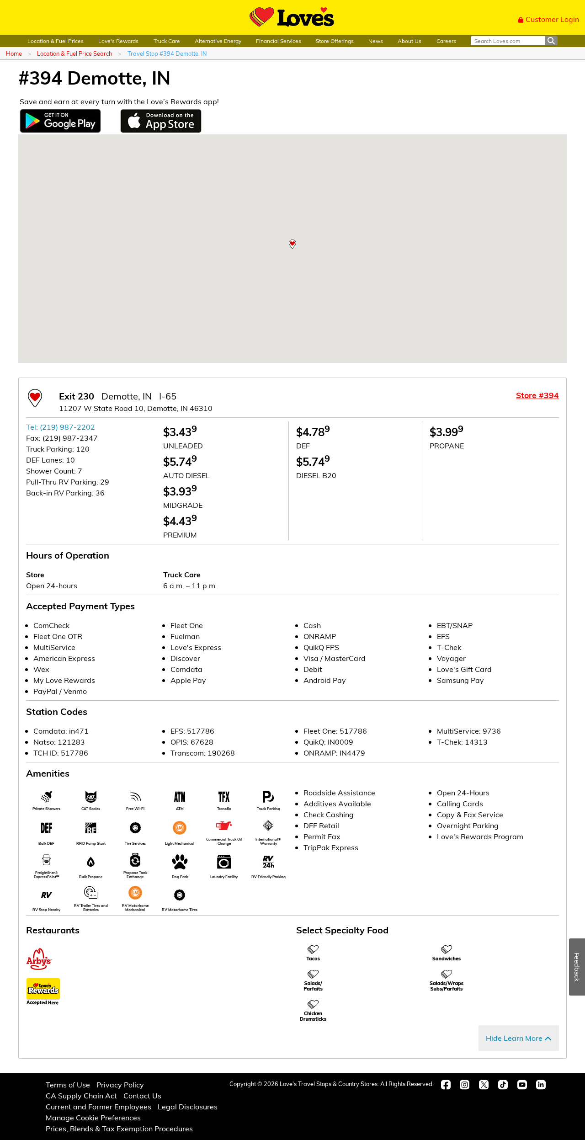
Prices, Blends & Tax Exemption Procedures (119, 1128)
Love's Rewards (118, 40)
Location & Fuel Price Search (74, 53)
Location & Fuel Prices (55, 40)
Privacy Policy (120, 1084)
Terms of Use (68, 1084)
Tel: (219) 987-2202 (60, 426)
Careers (446, 40)
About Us (409, 40)
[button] (292, 244)
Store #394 (537, 394)
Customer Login (552, 19)
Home (14, 53)
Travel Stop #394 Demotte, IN (167, 53)
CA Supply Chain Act (81, 1095)
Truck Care (167, 40)
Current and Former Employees (98, 1106)
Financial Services (278, 40)
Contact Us (142, 1095)
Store (35, 574)
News (375, 40)
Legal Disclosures (188, 1106)
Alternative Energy (218, 40)
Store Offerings (335, 40)
